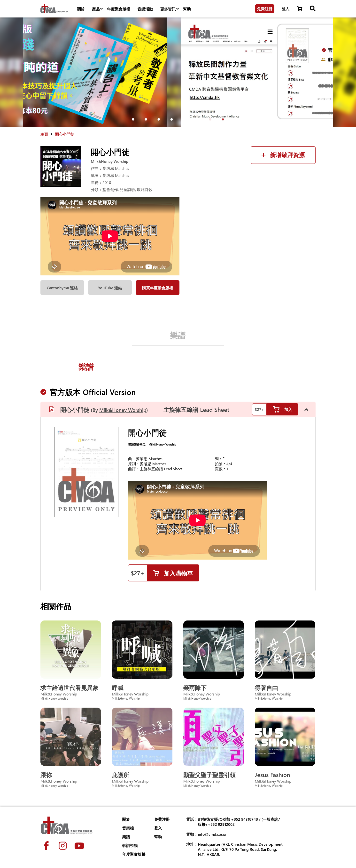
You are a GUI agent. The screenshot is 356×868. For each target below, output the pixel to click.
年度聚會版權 (118, 8)
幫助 (187, 8)
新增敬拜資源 (287, 155)
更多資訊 (168, 8)
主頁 (44, 134)
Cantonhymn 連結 (62, 287)
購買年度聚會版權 (157, 287)
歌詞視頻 (130, 845)
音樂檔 (128, 827)
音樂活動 (145, 8)
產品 (96, 8)
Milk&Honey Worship (109, 161)
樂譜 (178, 335)
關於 (81, 8)
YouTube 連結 (110, 287)
